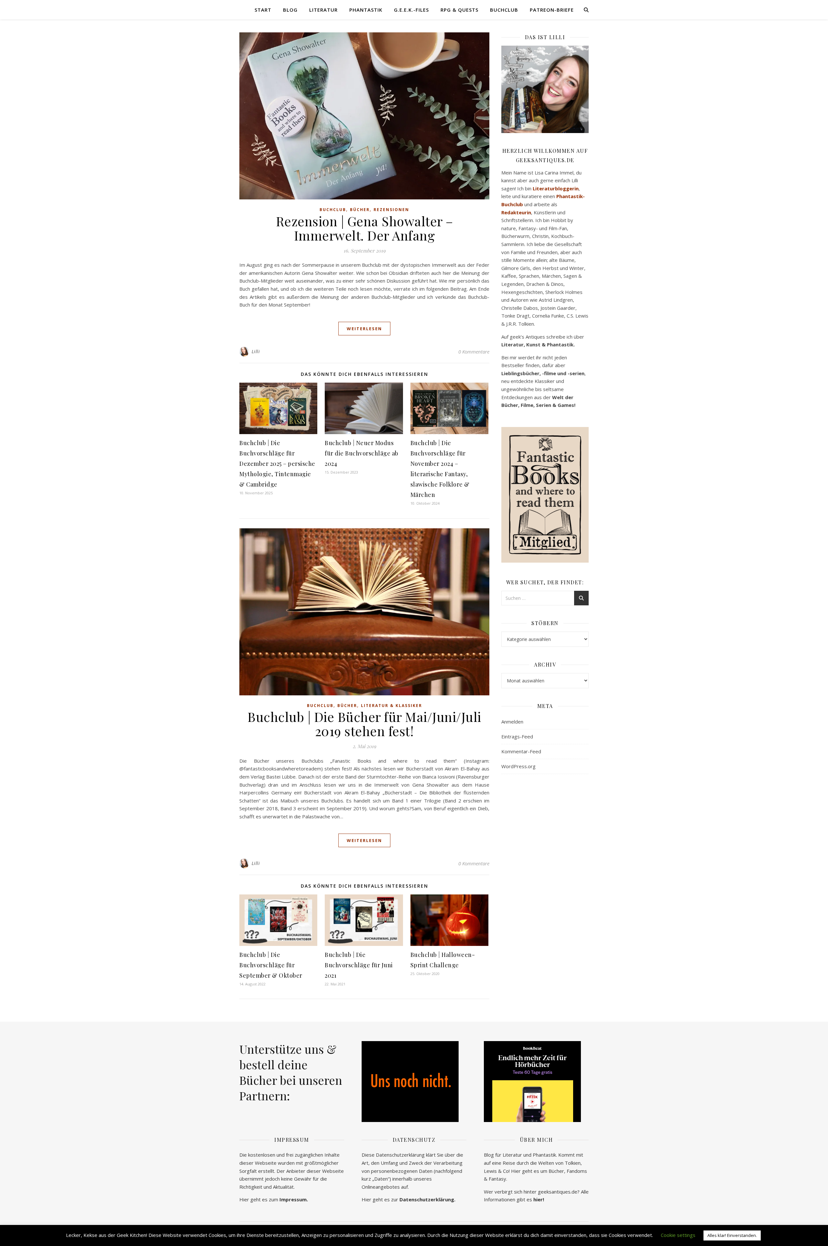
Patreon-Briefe (552, 9)
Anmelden (512, 721)
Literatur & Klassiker (391, 705)
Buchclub (504, 9)
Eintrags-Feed (517, 736)
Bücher (360, 209)
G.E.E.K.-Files (411, 9)
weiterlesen (364, 328)
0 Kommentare (473, 351)
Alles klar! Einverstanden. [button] (732, 1235)
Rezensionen (391, 209)
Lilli (256, 351)
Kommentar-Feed (521, 751)
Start (263, 9)
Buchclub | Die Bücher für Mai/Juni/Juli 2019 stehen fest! (364, 723)
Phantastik (365, 9)
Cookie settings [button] (678, 1235)
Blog (290, 9)
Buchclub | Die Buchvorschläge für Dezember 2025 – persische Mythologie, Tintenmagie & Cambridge (277, 463)
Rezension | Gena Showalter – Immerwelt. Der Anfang (364, 228)
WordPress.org (518, 766)
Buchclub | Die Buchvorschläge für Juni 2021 (359, 965)
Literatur (323, 9)
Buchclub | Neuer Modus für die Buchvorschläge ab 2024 (361, 453)
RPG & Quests (459, 9)
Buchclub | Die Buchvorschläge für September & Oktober (270, 965)
